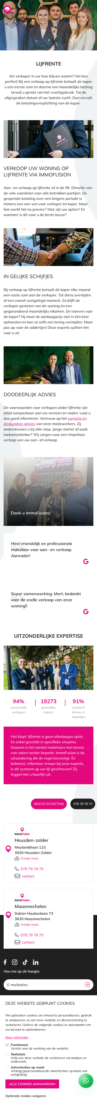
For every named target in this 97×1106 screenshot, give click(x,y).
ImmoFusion (7, 9)
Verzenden (87, 984)
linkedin (35, 962)
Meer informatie (16, 1037)
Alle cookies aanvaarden (32, 1084)
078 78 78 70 (82, 804)
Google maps (30, 858)
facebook (5, 962)
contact (28, 876)
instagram (14, 962)
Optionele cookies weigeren (25, 1096)
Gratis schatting (49, 804)
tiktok (25, 962)
